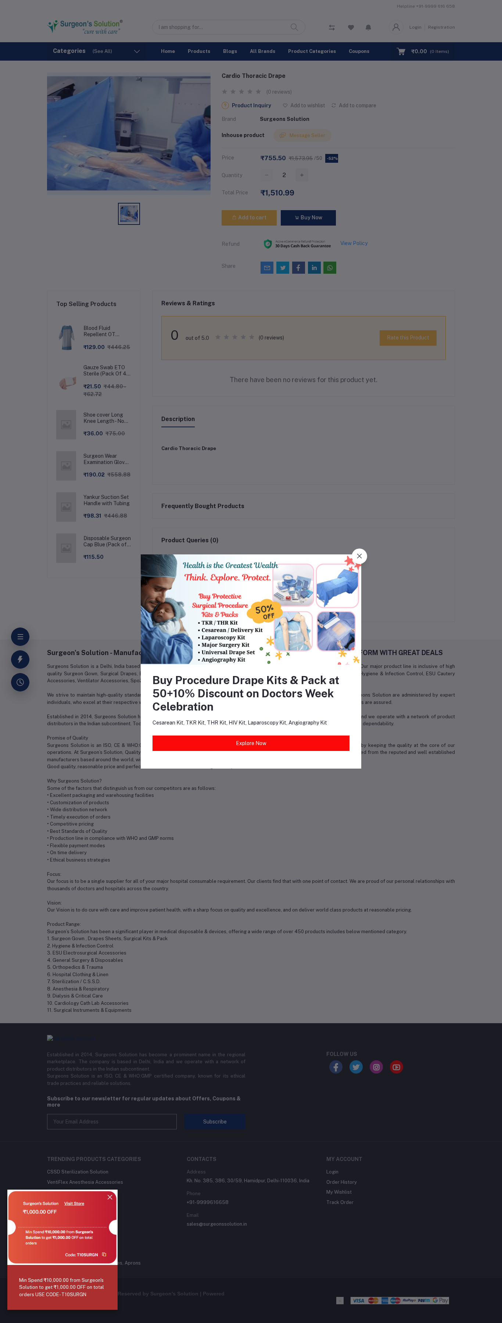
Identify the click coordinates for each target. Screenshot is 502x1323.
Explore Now (251, 743)
